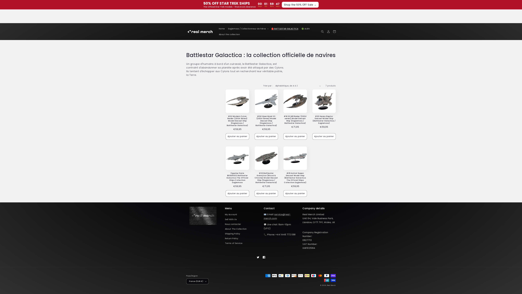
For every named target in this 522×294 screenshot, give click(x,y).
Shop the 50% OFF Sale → (300, 4)
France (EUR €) (196, 281)
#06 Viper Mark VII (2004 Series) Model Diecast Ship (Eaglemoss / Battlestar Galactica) (266, 121)
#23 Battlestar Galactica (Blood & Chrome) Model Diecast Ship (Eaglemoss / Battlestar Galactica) (266, 178)
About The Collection (236, 229)
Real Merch (331, 285)
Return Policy (231, 238)
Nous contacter (233, 224)
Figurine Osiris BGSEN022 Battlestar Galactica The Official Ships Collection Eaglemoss (237, 178)
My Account (231, 214)
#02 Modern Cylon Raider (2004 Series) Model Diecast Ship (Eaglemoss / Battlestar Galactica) (237, 121)
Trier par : (268, 85)
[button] (248, 29)
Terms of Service (234, 243)
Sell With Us (231, 219)
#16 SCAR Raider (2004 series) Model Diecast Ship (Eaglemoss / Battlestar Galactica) (295, 120)
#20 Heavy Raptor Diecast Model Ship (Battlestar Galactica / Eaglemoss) (324, 120)
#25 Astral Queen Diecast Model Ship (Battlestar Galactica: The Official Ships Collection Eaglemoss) (295, 178)
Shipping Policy (232, 233)
